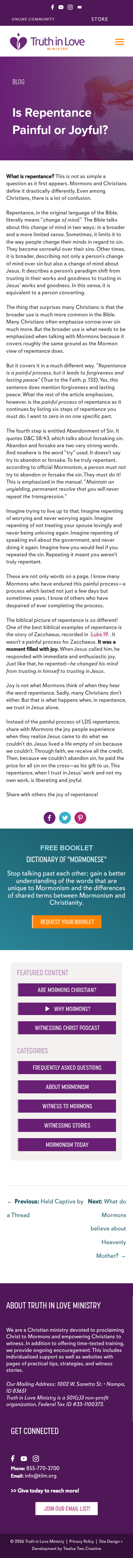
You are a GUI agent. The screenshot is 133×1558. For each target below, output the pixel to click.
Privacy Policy (81, 1541)
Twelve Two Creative (82, 1548)
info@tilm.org (41, 1475)
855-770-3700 (42, 1468)
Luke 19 (99, 634)
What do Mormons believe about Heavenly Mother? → (107, 1203)
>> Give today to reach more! (45, 1490)
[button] (66, 1009)
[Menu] (120, 42)
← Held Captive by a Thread (45, 1203)
